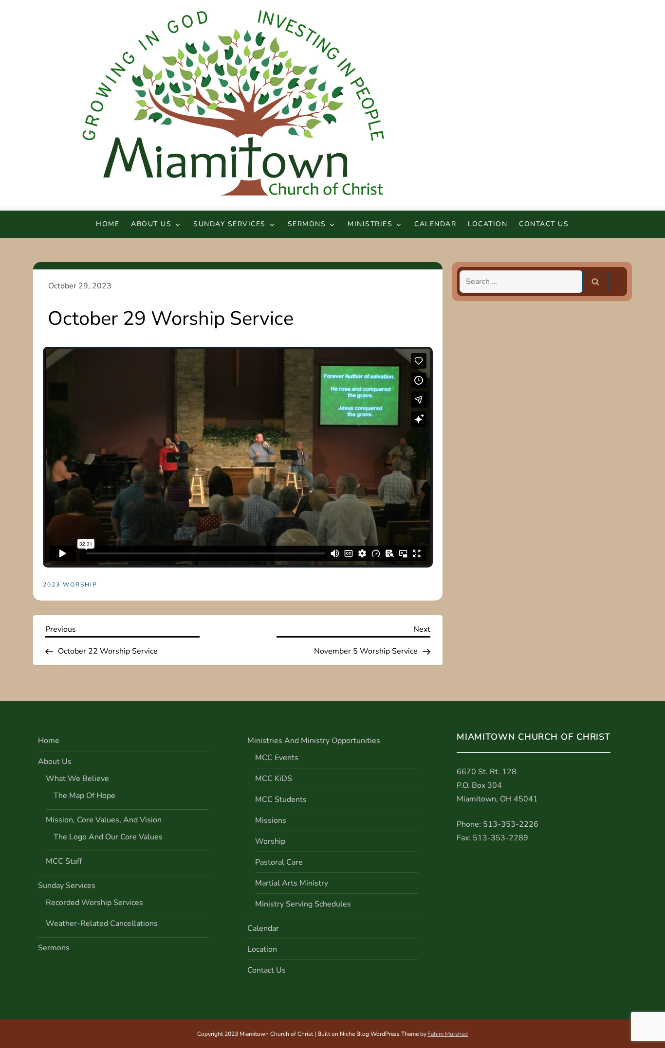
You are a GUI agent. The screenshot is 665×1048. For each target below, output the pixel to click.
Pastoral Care (279, 862)
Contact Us (544, 224)
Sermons (307, 224)
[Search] (595, 281)
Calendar (435, 224)
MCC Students (281, 799)
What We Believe (77, 778)
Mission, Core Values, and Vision (104, 820)
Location (487, 224)
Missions (270, 820)
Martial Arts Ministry (291, 883)
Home (107, 224)
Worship (270, 841)
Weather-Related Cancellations (102, 923)
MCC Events (276, 757)
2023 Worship (70, 584)
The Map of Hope (84, 795)
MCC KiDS (273, 778)
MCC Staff (64, 861)
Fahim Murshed (447, 1034)
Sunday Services (229, 224)
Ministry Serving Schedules (303, 904)
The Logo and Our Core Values (108, 837)
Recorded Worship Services (94, 902)
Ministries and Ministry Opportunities (313, 740)
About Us (151, 224)
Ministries (370, 224)
